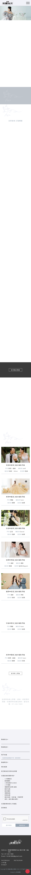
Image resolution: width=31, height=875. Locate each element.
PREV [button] (10, 15)
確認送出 (22, 825)
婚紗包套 (7, 789)
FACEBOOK (5, 860)
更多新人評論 (15, 673)
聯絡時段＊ (4, 762)
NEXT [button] (21, 15)
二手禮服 (7, 785)
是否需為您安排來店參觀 (9, 771)
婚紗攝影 (7, 791)
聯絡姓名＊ (4, 739)
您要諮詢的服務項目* (8, 776)
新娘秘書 (7, 795)
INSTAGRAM (18, 860)
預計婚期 (4, 767)
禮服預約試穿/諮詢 (11, 787)
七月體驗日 (8, 779)
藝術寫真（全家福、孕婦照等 (14, 797)
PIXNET (4, 865)
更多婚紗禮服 (15, 370)
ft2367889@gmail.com (14, 856)
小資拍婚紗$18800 (11, 783)
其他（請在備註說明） (12, 799)
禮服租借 (7, 793)
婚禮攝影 (7, 781)
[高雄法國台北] (7, 3)
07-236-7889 (9, 854)
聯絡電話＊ (4, 747)
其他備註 (4, 808)
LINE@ (3, 862)
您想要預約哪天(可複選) (9, 804)
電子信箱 (4, 755)
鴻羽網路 (18, 872)
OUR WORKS (6, 395)
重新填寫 (9, 825)
